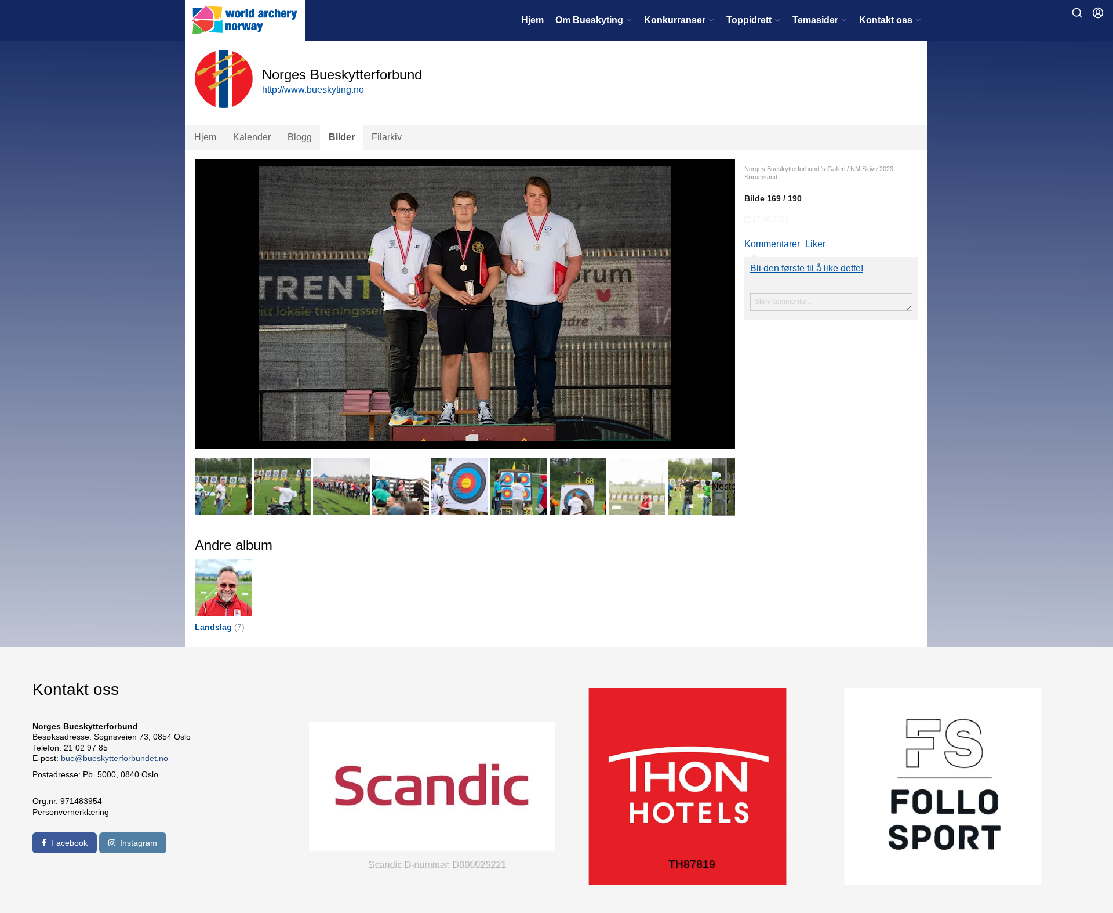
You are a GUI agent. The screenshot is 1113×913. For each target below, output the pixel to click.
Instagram (138, 842)
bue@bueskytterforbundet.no (114, 758)
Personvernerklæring (70, 812)
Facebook (69, 842)
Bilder (342, 137)
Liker (815, 244)
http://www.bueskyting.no (313, 90)
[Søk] (1077, 12)
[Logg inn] (1097, 12)
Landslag (220, 627)
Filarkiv (387, 137)
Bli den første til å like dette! (806, 268)
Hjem (532, 20)
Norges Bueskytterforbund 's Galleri (794, 168)
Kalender (252, 137)
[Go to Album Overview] (223, 587)
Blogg (300, 137)
